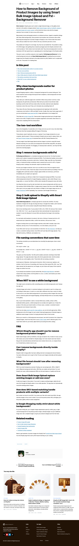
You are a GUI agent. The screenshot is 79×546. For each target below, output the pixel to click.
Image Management (29, 22)
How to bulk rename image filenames (26, 424)
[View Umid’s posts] (21, 454)
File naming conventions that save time (27, 77)
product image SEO (28, 116)
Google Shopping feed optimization (26, 426)
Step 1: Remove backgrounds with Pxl (26, 73)
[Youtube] (7, 534)
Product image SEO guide (23, 422)
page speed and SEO (33, 113)
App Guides (6, 498)
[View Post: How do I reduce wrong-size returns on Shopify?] (15, 485)
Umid (17, 22)
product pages (43, 319)
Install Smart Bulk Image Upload (53, 433)
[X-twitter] (4, 534)
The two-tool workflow (23, 70)
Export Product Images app (25, 138)
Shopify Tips (31, 498)
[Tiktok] (12, 534)
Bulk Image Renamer (49, 271)
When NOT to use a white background (26, 79)
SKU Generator (51, 228)
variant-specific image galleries (34, 310)
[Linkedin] (10, 534)
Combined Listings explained (24, 430)
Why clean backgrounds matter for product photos (30, 68)
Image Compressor (21, 190)
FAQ (18, 81)
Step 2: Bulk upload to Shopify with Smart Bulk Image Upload (32, 75)
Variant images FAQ (22, 428)
